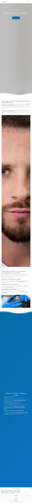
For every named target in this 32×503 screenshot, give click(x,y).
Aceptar (16, 495)
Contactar (16, 17)
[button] (30, 488)
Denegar (16, 497)
